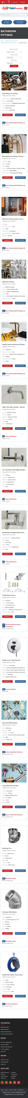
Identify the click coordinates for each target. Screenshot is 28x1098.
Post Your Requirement (6, 1042)
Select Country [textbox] (10, 52)
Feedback (13, 1072)
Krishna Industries (11, 1004)
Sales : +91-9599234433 (15, 2)
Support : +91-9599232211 (23, 2)
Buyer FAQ (3, 1051)
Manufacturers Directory (6, 1046)
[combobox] (14, 52)
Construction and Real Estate (11, 40)
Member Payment (5, 1072)
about (6, 1089)
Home (2, 40)
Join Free (9, 2)
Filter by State (14, 54)
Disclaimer (13, 1076)
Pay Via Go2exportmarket (7, 1034)
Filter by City (14, 60)
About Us (3, 1074)
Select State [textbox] (10, 57)
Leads (10, 1089)
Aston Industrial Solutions (14, 752)
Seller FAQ (3, 1064)
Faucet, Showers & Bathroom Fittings (9, 42)
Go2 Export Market (10, 1092)
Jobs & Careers (4, 1076)
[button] (26, 8)
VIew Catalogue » (20, 114)
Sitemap (13, 1078)
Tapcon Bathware (11, 436)
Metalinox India (11, 878)
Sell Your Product (5, 1059)
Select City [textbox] (9, 63)
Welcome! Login (3, 2)
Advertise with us (5, 1027)
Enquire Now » (7, 114)
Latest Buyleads (4, 1062)
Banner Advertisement (6, 1031)
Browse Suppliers (5, 1044)
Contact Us (3, 1078)
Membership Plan (5, 1029)
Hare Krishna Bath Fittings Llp (15, 122)
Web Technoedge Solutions (17, 1094)
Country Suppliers (5, 1049)
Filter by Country (14, 49)
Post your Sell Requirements (20, 22)
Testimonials (14, 1074)
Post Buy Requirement (7, 22)
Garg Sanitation (11, 689)
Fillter (14, 66)
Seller (15, 1089)
